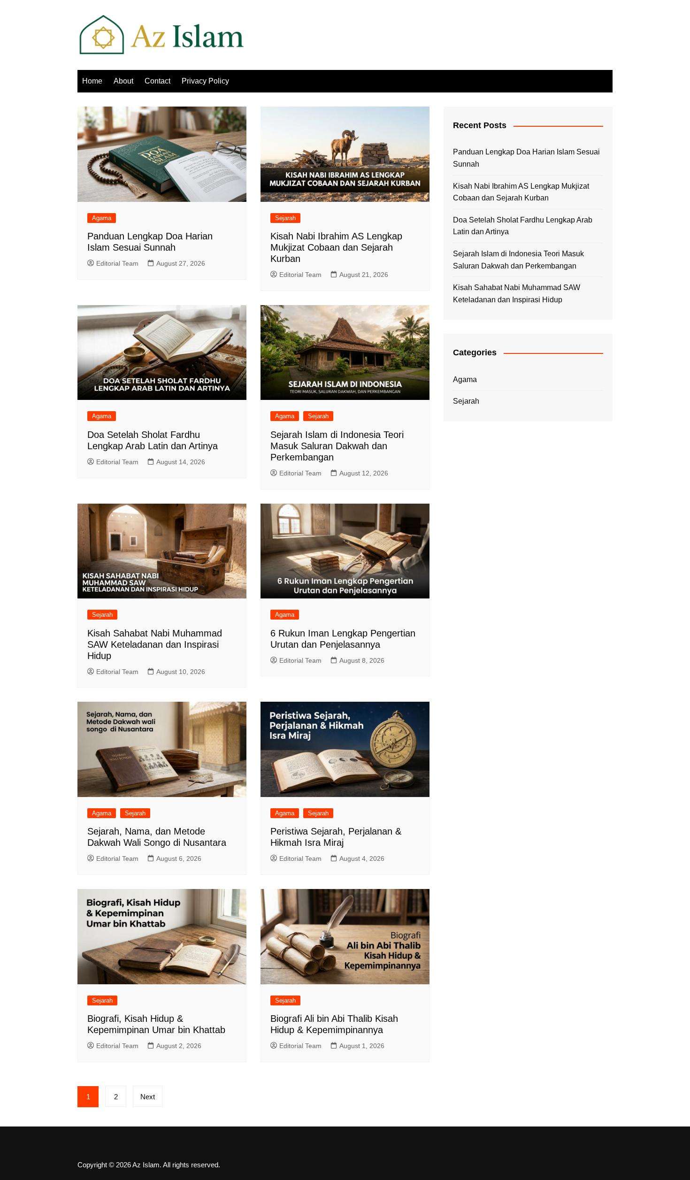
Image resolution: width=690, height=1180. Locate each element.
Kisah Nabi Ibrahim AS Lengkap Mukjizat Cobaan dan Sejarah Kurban (336, 247)
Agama (101, 218)
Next (147, 1097)
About (123, 81)
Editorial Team (117, 263)
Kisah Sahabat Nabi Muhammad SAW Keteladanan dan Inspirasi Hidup (154, 644)
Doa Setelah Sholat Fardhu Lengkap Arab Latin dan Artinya (522, 226)
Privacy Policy (205, 81)
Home (92, 81)
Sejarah (285, 218)
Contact (157, 81)
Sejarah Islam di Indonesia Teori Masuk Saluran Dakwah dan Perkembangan (337, 445)
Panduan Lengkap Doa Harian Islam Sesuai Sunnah (526, 158)
